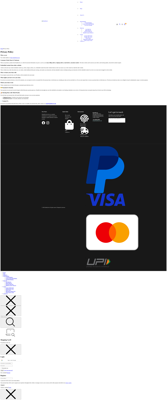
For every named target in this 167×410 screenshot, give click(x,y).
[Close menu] (11, 300)
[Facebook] (43, 123)
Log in (2, 370)
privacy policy (68, 382)
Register (8, 372)
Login (10, 387)
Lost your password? (8, 370)
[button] (11, 360)
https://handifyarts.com (15, 57)
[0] (124, 24)
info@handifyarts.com (51, 103)
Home (2, 48)
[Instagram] (47, 123)
